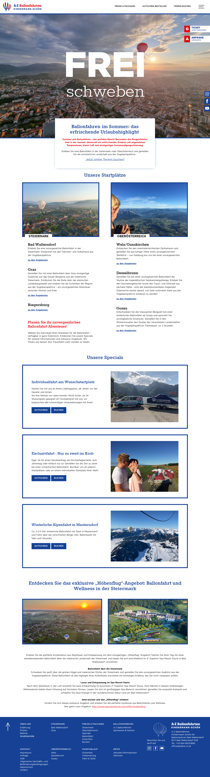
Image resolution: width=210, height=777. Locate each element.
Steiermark (58, 724)
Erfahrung (25, 728)
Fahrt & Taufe (89, 759)
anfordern (198, 29)
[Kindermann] (22, 6)
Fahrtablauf (90, 749)
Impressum (25, 753)
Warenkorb (27, 736)
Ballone (24, 733)
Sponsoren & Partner (124, 730)
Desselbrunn (57, 756)
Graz (53, 730)
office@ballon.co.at (181, 746)
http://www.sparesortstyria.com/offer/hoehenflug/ (119, 707)
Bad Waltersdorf (59, 728)
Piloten (23, 730)
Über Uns (25, 724)
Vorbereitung (89, 756)
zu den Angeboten (38, 260)
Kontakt (25, 749)
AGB (22, 759)
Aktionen (118, 756)
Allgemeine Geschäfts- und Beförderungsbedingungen (34, 762)
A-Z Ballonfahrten (122, 728)
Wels (53, 753)
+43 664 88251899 (185, 743)
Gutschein (41, 410)
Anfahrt (24, 770)
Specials (86, 733)
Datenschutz (26, 767)
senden (197, 39)
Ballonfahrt (87, 736)
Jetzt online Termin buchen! (105, 159)
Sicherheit (87, 753)
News (116, 749)
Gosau (54, 759)
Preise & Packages (93, 724)
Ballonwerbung (123, 724)
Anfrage (24, 756)
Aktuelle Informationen (125, 753)
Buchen (58, 410)
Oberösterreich (90, 730)
